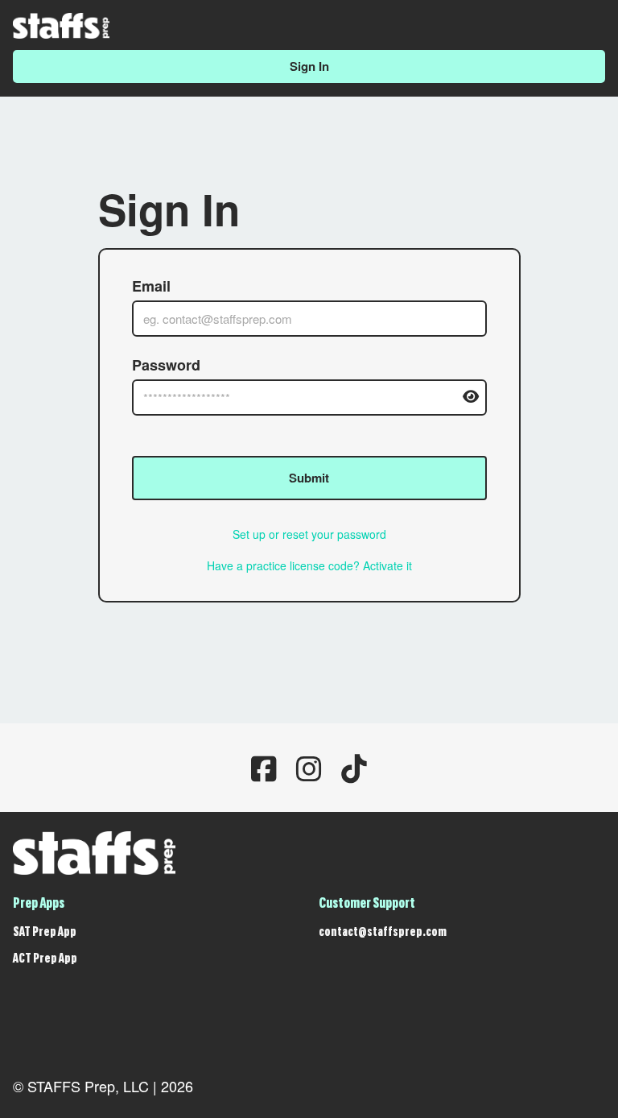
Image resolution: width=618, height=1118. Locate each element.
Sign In (309, 66)
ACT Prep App (45, 959)
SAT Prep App (44, 932)
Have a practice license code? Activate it (309, 565)
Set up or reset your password (309, 534)
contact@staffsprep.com (383, 932)
